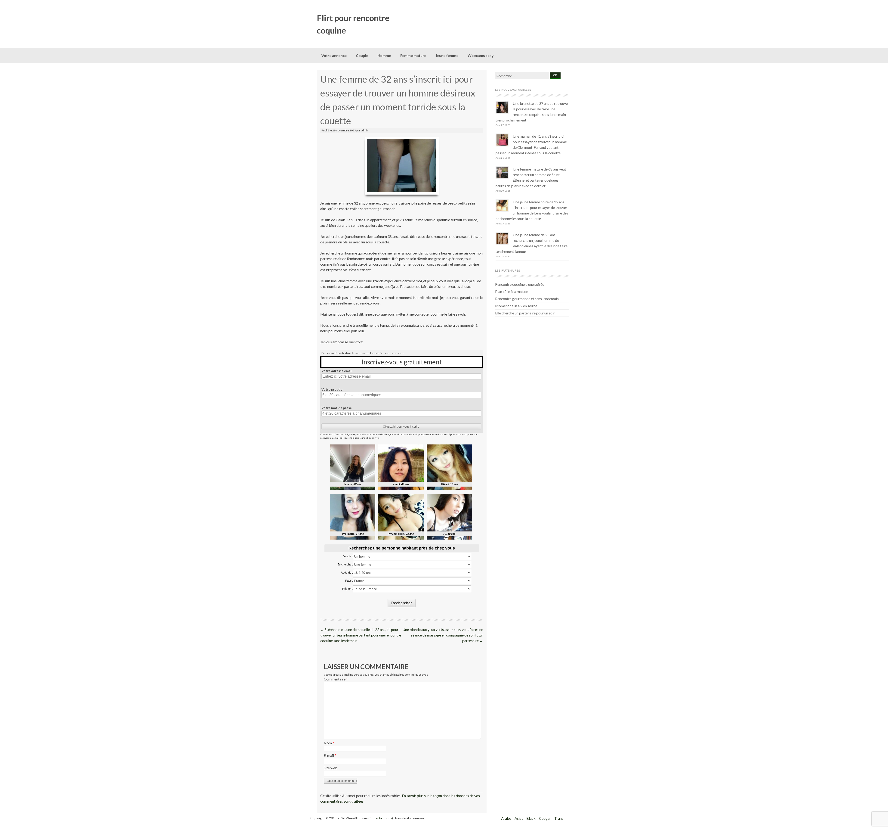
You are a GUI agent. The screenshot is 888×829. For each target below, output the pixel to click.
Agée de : (347, 572)
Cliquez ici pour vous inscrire (401, 426)
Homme (384, 55)
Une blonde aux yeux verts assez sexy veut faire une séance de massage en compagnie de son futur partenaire (442, 635)
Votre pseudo (331, 389)
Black (531, 818)
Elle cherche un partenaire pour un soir (525, 313)
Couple (362, 55)
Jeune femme (446, 55)
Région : (347, 588)
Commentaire (336, 679)
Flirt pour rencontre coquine (353, 24)
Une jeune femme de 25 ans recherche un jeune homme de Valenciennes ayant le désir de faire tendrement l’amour (531, 243)
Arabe (506, 818)
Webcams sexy (481, 55)
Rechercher (401, 603)
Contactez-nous (380, 818)
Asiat (519, 818)
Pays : (349, 580)
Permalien (397, 353)
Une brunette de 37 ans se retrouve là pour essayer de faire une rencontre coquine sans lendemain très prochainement (532, 111)
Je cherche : (345, 564)
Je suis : (348, 556)
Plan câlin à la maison (511, 291)
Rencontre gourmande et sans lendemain (527, 298)
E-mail (330, 755)
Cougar (545, 818)
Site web (330, 768)
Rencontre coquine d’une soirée (519, 284)
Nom (329, 743)
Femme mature (413, 55)
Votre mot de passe (336, 408)
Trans (558, 818)
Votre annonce (334, 55)
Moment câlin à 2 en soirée (516, 306)
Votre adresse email (336, 371)
